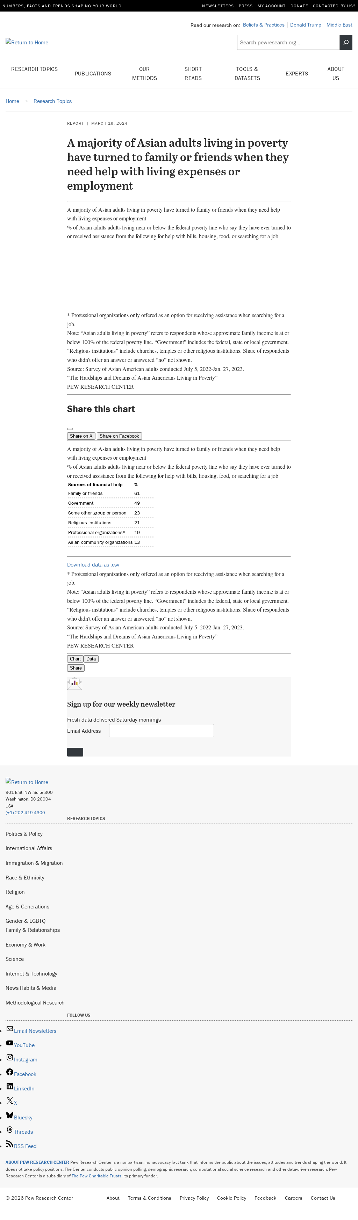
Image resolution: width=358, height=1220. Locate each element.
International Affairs (29, 848)
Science (15, 958)
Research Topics (34, 68)
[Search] (346, 42)
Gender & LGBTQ (25, 920)
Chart (75, 659)
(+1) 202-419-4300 (25, 813)
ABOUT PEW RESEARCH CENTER (37, 1162)
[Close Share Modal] (70, 429)
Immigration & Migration (34, 862)
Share (76, 668)
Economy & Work (25, 944)
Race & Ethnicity (25, 877)
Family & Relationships (33, 929)
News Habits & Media (31, 987)
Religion (15, 891)
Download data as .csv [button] (93, 564)
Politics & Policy (24, 833)
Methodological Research (35, 1002)
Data (91, 659)
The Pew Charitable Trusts (96, 1176)
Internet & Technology (31, 973)
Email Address (84, 730)
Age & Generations (27, 906)
